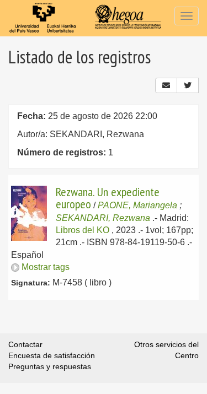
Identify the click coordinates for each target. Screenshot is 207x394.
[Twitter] (188, 85)
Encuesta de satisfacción (51, 355)
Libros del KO (82, 230)
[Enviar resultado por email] (166, 85)
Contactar (25, 344)
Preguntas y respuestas (49, 366)
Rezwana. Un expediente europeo (108, 198)
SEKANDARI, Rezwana (103, 218)
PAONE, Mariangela (137, 205)
